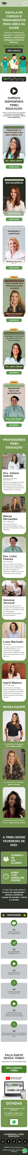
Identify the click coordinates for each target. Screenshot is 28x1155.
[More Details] (14, 1088)
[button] (25, 3)
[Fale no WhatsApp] (25, 1151)
